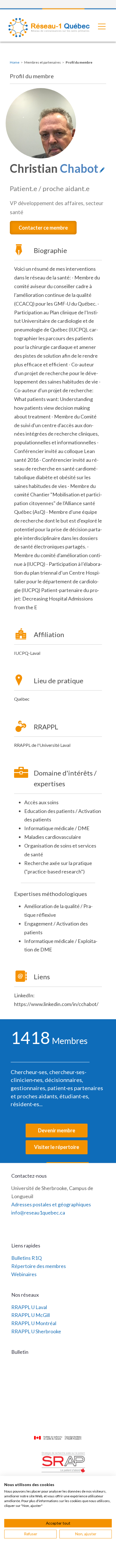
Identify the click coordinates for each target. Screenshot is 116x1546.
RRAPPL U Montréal (33, 1323)
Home (14, 62)
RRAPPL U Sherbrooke (36, 1331)
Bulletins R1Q (26, 1258)
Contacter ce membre (43, 228)
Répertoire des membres (38, 1266)
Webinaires (24, 1274)
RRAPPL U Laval (29, 1307)
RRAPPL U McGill (30, 1315)
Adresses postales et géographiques (51, 1204)
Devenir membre (56, 1130)
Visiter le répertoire (56, 1147)
